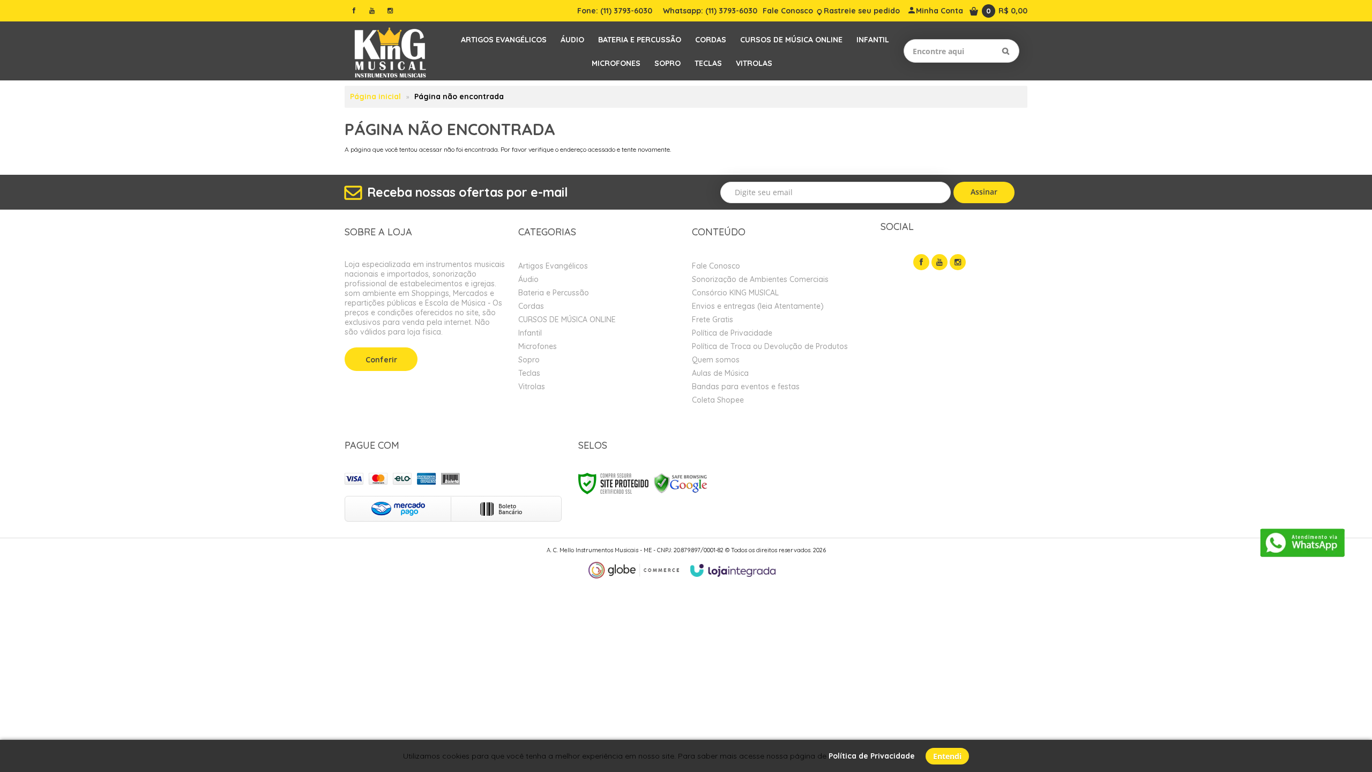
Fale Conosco (788, 11)
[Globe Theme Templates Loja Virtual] (634, 570)
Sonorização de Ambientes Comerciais (760, 279)
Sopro (529, 360)
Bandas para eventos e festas (746, 386)
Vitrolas (531, 386)
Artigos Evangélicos (553, 266)
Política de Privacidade (732, 333)
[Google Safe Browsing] (680, 483)
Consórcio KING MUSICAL (735, 293)
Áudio (528, 279)
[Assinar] (984, 192)
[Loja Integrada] (733, 570)
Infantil (530, 333)
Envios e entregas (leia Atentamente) (758, 306)
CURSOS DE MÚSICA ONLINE (567, 319)
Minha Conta (939, 11)
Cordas (531, 306)
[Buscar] (1006, 51)
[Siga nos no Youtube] (372, 10)
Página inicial (375, 96)
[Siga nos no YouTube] (939, 262)
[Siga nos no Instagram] (390, 10)
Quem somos (716, 360)
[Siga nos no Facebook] (354, 10)
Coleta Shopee (718, 400)
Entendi (947, 756)
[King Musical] (390, 51)
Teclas (529, 373)
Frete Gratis (712, 319)
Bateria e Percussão (553, 293)
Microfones (537, 346)
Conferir (381, 360)
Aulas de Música (720, 373)
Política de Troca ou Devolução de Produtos (770, 346)
